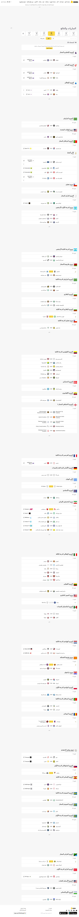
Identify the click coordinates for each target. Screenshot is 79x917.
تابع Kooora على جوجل (19, 913)
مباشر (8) (42, 38)
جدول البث (61, 1)
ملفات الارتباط (23, 908)
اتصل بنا (50, 908)
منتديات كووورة (53, 1)
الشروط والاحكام (23, 910)
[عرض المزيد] (23, 90)
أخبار (58, 1)
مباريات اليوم (67, 1)
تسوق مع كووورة (22, 1)
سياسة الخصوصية (48, 910)
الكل (48, 38)
